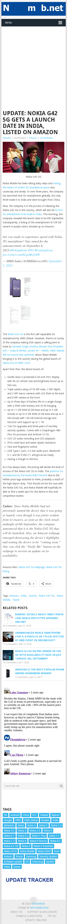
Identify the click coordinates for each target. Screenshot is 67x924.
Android (15, 815)
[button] (20, 288)
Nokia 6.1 (9, 835)
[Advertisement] (33, 60)
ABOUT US (16, 911)
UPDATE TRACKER (35, 920)
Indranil (7, 138)
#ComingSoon (43, 250)
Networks (9, 825)
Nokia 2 (31, 825)
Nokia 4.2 (9, 830)
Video (7, 866)
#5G (31, 250)
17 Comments (10, 644)
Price (56, 851)
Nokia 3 (43, 825)
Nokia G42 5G (15, 334)
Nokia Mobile (27, 851)
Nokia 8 (22, 840)
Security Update (48, 856)
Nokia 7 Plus (39, 835)
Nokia (21, 825)
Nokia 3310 (10, 851)
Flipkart (55, 815)
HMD (18, 820)
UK (27, 861)
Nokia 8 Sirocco (38, 840)
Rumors (8, 856)
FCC (34, 815)
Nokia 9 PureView (43, 846)
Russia (19, 856)
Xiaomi (17, 866)
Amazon (13, 595)
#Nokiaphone (18, 250)
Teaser (15, 599)
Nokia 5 (22, 830)
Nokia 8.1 (55, 840)
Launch (32, 595)
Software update (13, 861)
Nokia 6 (48, 830)
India (23, 595)
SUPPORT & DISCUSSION (42, 911)
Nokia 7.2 (9, 840)
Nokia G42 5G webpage (32, 567)
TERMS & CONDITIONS (29, 916)
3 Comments (21, 677)
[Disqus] (33, 730)
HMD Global (31, 820)
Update (50, 861)
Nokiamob (37, 903)
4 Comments (46, 138)
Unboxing (37, 861)
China (26, 815)
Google (8, 820)
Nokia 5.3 (35, 830)
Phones (33, 138)
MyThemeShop (39, 907)
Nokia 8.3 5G (11, 846)
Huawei (45, 820)
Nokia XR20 (44, 851)
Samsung (31, 856)
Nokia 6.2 (23, 835)
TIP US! (52, 916)
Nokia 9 (26, 846)
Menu (8, 22)
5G (5, 815)
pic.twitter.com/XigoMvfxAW (21, 254)
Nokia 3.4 (56, 825)
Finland (44, 815)
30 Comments (10, 626)
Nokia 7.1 (54, 835)
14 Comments (10, 662)
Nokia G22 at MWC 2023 (16, 363)
